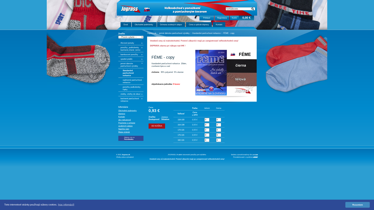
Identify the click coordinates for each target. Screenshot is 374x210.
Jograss (164, 117)
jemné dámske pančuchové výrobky (129, 64)
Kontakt (219, 24)
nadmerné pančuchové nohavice (132, 81)
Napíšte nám (123, 129)
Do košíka (156, 126)
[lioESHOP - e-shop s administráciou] (255, 157)
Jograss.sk (151, 33)
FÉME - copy (228, 33)
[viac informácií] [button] (66, 204)
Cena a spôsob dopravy (199, 24)
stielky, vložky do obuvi (130, 94)
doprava (121, 114)
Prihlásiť (206, 18)
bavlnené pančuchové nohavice (130, 99)
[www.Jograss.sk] (130, 9)
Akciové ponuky (127, 43)
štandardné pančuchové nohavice (128, 73)
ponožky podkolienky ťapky (132, 88)
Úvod (125, 24)
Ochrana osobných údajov (171, 24)
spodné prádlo (126, 59)
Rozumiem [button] (357, 205)
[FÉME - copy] (226, 95)
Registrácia (222, 18)
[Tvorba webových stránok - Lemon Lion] (255, 154)
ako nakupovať (124, 120)
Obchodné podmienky (144, 24)
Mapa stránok (124, 132)
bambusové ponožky (129, 54)
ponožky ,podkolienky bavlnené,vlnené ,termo (130, 48)
